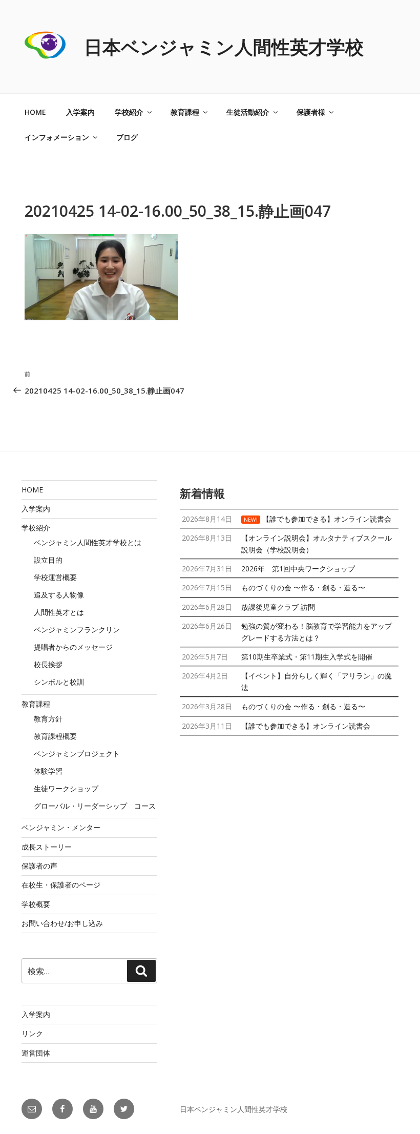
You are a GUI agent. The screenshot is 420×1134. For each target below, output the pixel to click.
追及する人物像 (59, 595)
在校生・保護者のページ (61, 885)
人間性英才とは (59, 612)
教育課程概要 (55, 736)
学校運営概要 (55, 577)
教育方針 (48, 719)
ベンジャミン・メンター (61, 827)
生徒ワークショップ (66, 788)
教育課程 (185, 112)
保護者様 (311, 112)
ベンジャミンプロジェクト (77, 753)
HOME (35, 112)
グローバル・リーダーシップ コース (95, 806)
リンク (32, 1033)
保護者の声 (39, 866)
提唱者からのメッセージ (73, 647)
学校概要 (36, 904)
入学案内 (80, 112)
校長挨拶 (48, 664)
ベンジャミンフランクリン (77, 629)
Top (396, 1110)
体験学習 (48, 771)
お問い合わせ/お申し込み (62, 923)
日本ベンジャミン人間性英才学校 (224, 46)
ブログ (127, 137)
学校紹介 (129, 112)
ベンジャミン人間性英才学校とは (87, 542)
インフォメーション (57, 137)
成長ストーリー (47, 847)
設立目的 (48, 560)
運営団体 (36, 1053)
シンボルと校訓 (59, 682)
